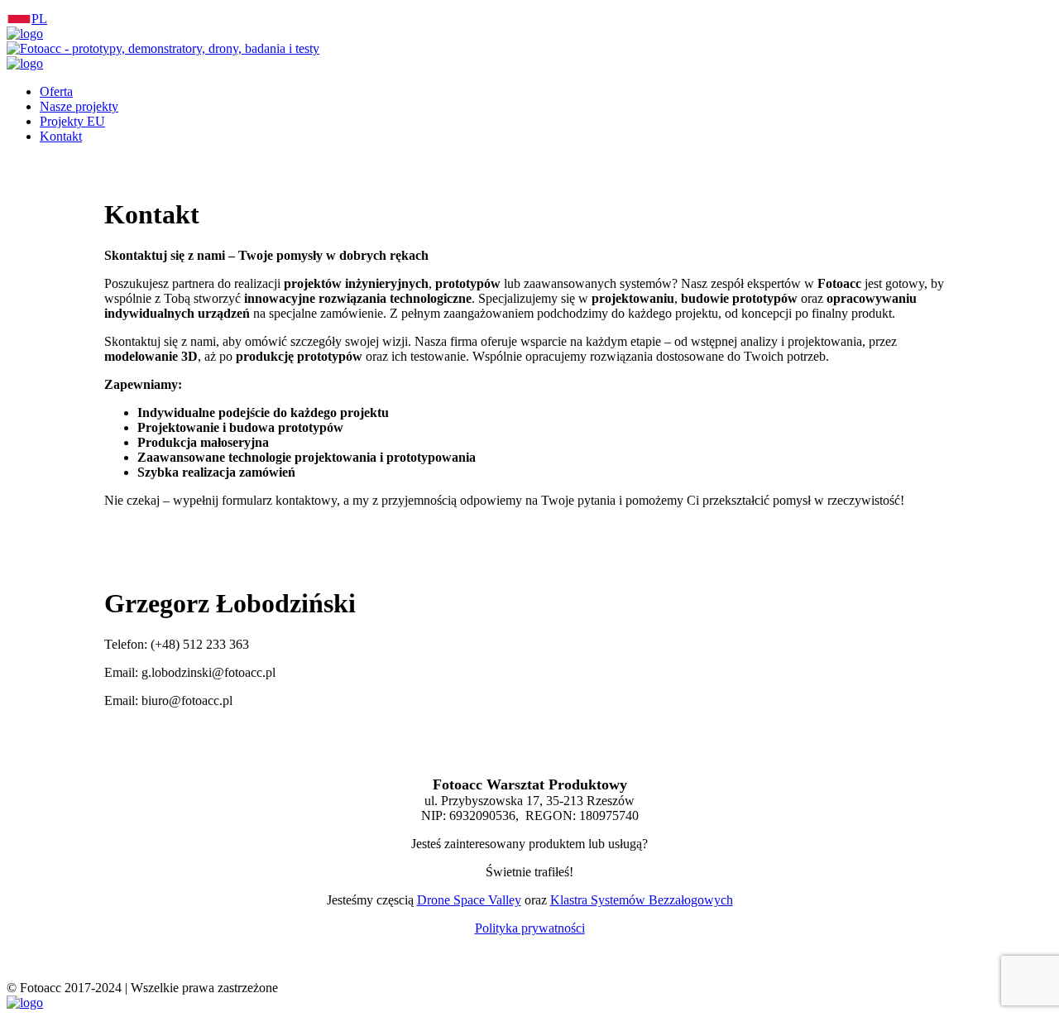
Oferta (56, 91)
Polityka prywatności (530, 928)
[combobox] (529, 16)
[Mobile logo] (25, 1002)
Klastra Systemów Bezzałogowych (641, 900)
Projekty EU (72, 121)
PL (39, 19)
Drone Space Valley (469, 900)
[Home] (25, 33)
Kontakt (61, 136)
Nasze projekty (79, 106)
